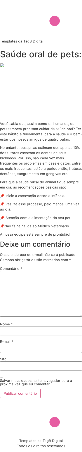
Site (3, 359)
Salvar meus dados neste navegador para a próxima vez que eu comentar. (36, 382)
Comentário (11, 268)
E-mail (6, 341)
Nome (6, 324)
